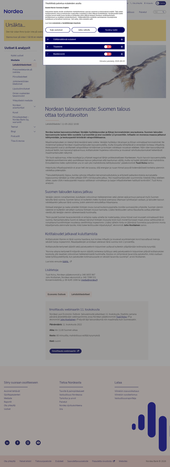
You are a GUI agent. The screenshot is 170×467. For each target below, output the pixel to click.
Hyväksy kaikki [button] (111, 30)
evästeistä (56, 23)
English (66, 8)
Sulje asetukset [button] (56, 30)
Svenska (59, 8)
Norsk (53, 8)
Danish (48, 8)
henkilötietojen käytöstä (71, 23)
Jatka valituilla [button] (84, 30)
